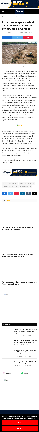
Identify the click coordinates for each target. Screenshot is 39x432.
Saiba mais (34, 418)
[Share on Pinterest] (28, 37)
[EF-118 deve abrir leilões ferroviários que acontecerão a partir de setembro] (7, 363)
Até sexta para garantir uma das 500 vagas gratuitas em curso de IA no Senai (25, 331)
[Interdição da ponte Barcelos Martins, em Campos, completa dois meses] (7, 342)
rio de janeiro (24, 186)
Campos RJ (23, 183)
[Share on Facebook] (7, 37)
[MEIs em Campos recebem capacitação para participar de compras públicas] (19, 242)
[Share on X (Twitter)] (17, 37)
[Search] (36, 11)
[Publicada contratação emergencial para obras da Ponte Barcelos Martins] (19, 270)
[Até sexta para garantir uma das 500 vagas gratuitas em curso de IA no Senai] (7, 332)
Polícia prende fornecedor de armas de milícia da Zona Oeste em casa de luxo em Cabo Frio (25, 352)
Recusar (20, 428)
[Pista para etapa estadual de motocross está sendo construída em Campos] (19, 52)
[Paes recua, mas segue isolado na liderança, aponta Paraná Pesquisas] (19, 215)
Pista (16, 186)
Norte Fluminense (8, 186)
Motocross (31, 183)
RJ (31, 186)
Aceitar (20, 422)
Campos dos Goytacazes (10, 183)
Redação (4, 32)
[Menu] (3, 11)
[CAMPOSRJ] (19, 11)
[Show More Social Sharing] (35, 37)
